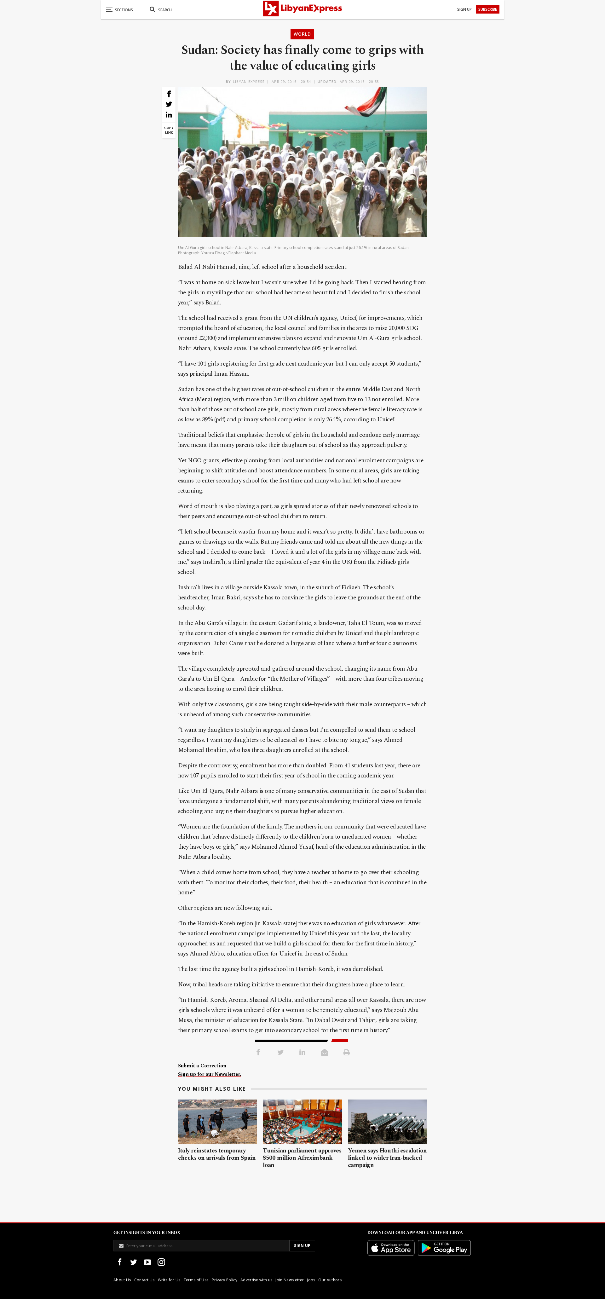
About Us (122, 1280)
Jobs (311, 1280)
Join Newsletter (289, 1280)
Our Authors (330, 1280)
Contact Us (144, 1280)
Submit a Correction (202, 1066)
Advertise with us (256, 1280)
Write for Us (169, 1280)
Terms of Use (196, 1280)
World (302, 34)
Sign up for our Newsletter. (209, 1074)
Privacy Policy (224, 1280)
